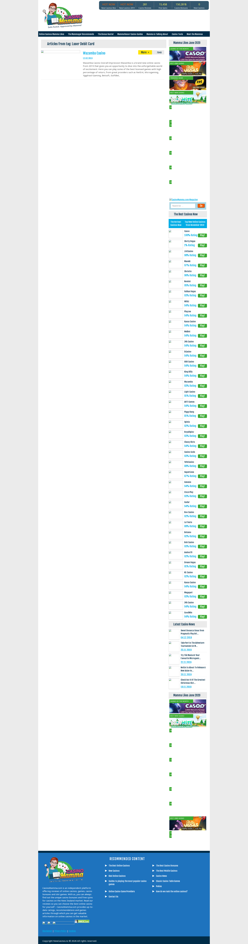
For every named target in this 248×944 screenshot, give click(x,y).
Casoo (187, 231)
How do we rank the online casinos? (172, 891)
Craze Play (188, 492)
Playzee (187, 311)
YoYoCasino (189, 462)
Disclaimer (47, 931)
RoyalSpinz (189, 432)
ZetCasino (188, 251)
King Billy (188, 371)
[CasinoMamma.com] (107, 928)
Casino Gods (189, 452)
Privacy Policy (60, 931)
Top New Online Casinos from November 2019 (195, 223)
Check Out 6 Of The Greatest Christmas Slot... (193, 681)
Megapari (188, 592)
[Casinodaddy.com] (143, 928)
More (144, 52)
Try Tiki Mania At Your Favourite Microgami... (191, 657)
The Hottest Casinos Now (175, 223)
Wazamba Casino (94, 53)
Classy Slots (189, 442)
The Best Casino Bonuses (167, 865)
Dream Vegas (190, 562)
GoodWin (188, 612)
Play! (202, 235)
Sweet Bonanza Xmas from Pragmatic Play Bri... (192, 632)
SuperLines (189, 472)
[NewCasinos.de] (129, 928)
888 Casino (189, 361)
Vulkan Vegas (190, 291)
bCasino (187, 351)
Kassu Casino (190, 321)
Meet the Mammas (195, 34)
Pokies (159, 886)
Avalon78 (188, 552)
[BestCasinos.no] (157, 928)
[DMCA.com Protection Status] (81, 923)
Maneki (187, 261)
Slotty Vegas (189, 241)
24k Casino (189, 341)
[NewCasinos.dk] (150, 928)
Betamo (187, 532)
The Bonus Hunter (106, 34)
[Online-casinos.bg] (165, 928)
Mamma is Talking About (157, 34)
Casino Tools (177, 34)
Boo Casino (189, 512)
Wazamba (188, 381)
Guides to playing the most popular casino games (128, 883)
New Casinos (114, 870)
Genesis (187, 482)
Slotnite (187, 271)
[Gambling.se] (114, 928)
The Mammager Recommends (81, 34)
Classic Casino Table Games (168, 881)
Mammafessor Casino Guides (130, 34)
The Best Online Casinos (119, 865)
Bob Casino (189, 542)
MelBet (187, 331)
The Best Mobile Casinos (166, 870)
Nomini (187, 281)
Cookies (72, 931)
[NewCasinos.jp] (136, 928)
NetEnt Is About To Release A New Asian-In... (193, 669)
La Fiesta (188, 522)
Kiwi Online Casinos (117, 876)
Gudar (187, 502)
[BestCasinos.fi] (122, 928)
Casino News (161, 876)
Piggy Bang (189, 411)
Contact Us (113, 896)
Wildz (186, 301)
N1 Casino (188, 572)
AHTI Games (189, 401)
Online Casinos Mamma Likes (51, 34)
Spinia (187, 422)
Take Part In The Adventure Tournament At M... (192, 644)
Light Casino (189, 391)
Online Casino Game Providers (122, 891)
